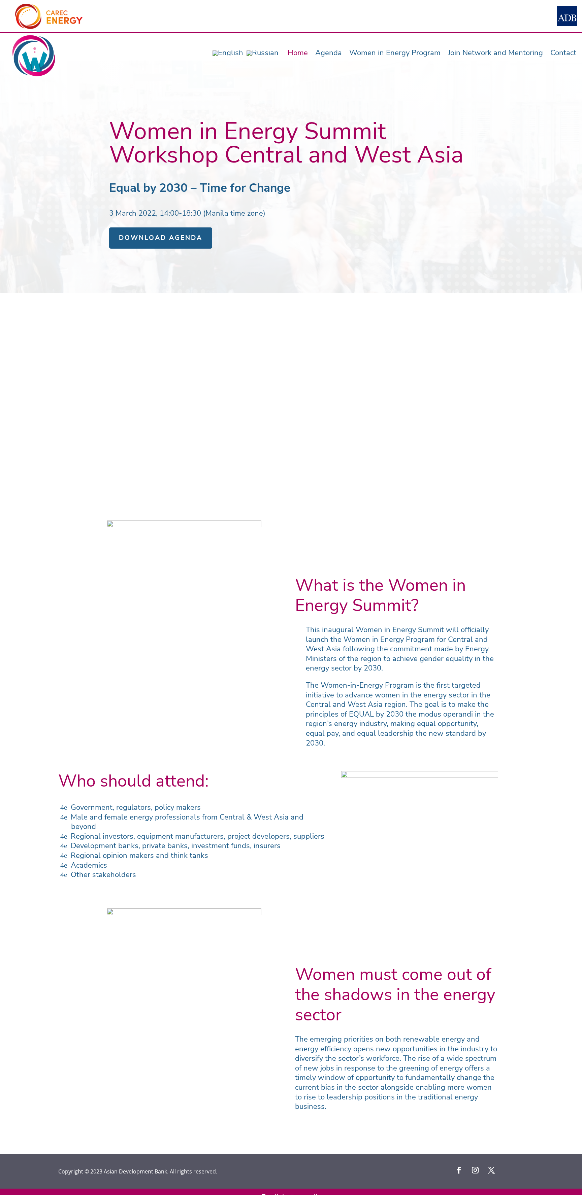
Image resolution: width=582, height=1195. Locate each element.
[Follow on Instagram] (475, 1170)
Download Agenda (160, 237)
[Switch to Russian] (262, 53)
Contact (563, 53)
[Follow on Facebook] (459, 1170)
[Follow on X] (491, 1170)
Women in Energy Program (395, 53)
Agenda (328, 53)
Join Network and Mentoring (495, 53)
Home (298, 53)
